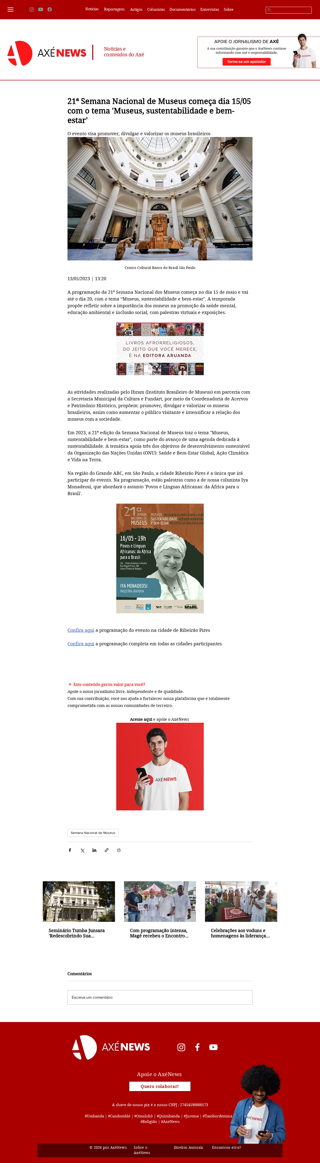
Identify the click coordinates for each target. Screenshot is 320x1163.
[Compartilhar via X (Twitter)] (82, 850)
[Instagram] (31, 9)
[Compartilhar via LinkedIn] (94, 850)
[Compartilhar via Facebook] (70, 850)
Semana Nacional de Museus (93, 833)
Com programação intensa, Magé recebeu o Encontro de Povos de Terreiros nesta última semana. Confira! (159, 933)
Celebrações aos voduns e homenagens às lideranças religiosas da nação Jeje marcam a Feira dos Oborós (240, 933)
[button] (11, 10)
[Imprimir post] (118, 850)
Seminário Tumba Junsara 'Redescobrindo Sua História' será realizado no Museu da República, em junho (77, 933)
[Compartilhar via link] (106, 850)
